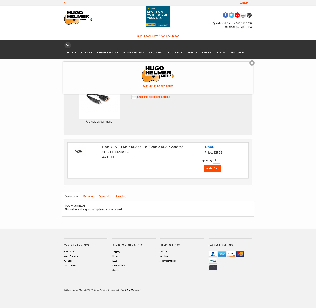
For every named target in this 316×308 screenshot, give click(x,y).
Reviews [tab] (88, 196)
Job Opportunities (168, 261)
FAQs (114, 261)
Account (244, 3)
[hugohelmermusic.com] (85, 18)
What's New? (156, 52)
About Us (236, 52)
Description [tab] (71, 196)
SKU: (105, 152)
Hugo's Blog (175, 52)
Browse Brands (107, 52)
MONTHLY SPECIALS (133, 52)
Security (116, 270)
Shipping (116, 251)
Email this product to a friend (153, 96)
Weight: (106, 157)
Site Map (164, 256)
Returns (116, 256)
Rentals (192, 52)
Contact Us (69, 251)
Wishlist (68, 261)
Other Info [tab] (104, 196)
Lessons (220, 52)
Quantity (207, 160)
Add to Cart (212, 168)
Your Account (70, 265)
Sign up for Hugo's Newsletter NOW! (158, 36)
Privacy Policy (118, 265)
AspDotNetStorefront (130, 290)
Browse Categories (79, 52)
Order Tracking (71, 256)
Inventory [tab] (121, 196)
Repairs (206, 52)
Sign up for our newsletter (158, 85)
